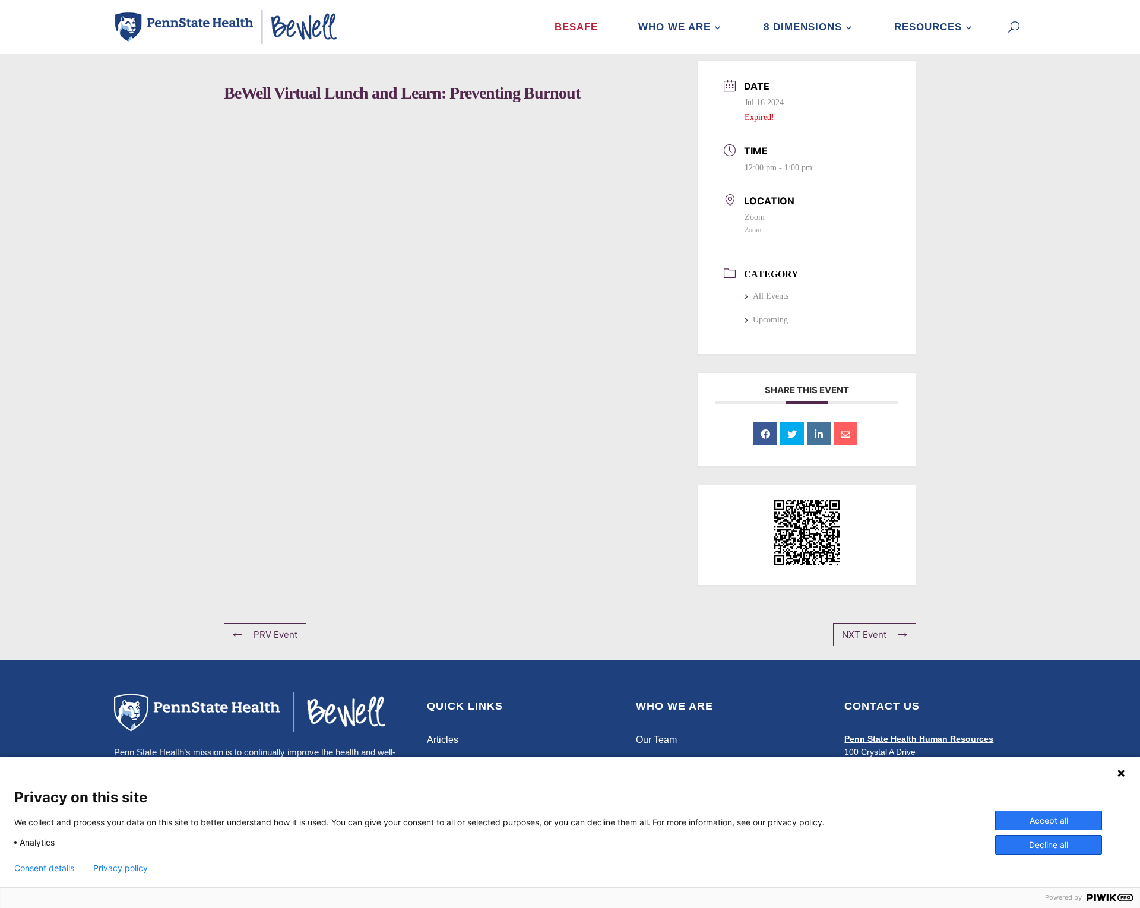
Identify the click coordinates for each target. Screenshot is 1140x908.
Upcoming (770, 319)
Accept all (1049, 820)
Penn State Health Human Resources (918, 739)
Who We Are (674, 27)
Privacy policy (120, 868)
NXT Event (864, 634)
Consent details (44, 868)
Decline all (1048, 845)
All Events (770, 296)
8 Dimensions (803, 27)
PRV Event (275, 634)
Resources (928, 27)
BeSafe (576, 27)
